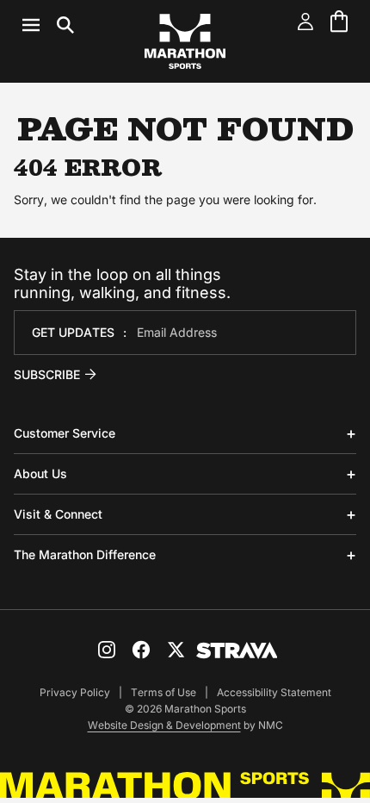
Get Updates (73, 332)
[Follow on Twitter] (175, 649)
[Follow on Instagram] (106, 649)
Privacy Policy (75, 692)
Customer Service (64, 433)
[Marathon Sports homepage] (185, 41)
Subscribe (47, 374)
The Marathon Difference (85, 554)
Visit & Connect (58, 514)
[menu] (48, 25)
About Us (40, 473)
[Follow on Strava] (237, 650)
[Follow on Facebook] (141, 649)
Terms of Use (163, 692)
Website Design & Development (164, 725)
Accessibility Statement (274, 692)
